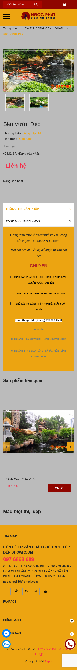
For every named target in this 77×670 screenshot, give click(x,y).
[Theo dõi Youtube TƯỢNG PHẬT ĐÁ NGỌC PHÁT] (45, 591)
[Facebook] (6, 633)
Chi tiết (59, 488)
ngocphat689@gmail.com (20, 581)
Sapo (48, 661)
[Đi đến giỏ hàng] (65, 4)
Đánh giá (9, 146)
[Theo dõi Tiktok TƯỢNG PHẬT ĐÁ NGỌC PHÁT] (16, 591)
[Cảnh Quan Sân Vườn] (38, 431)
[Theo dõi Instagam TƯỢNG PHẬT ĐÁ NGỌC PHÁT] (36, 591)
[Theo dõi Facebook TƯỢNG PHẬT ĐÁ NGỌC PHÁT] (7, 591)
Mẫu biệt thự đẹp (22, 511)
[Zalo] (6, 644)
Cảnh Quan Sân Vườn (21, 479)
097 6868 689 (18, 559)
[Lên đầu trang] (70, 655)
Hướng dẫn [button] (12, 633)
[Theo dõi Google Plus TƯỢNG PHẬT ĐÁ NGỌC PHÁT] (26, 591)
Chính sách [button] (12, 620)
